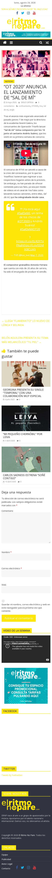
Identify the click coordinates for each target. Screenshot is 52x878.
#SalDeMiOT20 (30, 229)
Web (4, 584)
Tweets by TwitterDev (12, 775)
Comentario (7, 510)
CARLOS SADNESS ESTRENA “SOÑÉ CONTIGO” (24, 476)
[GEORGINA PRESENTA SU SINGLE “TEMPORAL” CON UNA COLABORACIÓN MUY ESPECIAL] (26, 362)
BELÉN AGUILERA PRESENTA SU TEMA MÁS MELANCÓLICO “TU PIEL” (25, 340)
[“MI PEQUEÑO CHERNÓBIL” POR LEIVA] (26, 407)
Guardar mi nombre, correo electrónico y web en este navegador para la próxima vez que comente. (26, 607)
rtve (40, 106)
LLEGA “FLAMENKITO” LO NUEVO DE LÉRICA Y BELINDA (26, 323)
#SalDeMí (23, 213)
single (12, 110)
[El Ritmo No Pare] (5, 42)
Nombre (7, 552)
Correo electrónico (12, 568)
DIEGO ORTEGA (27, 102)
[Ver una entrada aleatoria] (47, 42)
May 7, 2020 (36, 255)
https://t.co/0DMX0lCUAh (32, 247)
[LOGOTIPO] (21, 800)
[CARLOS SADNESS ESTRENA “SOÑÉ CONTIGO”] (26, 448)
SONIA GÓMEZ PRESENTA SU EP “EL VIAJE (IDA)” (25, 9)
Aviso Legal (7, 863)
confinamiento (24, 106)
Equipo (5, 854)
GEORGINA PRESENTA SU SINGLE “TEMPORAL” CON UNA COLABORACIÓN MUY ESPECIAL (23, 393)
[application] (26, 649)
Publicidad (6, 859)
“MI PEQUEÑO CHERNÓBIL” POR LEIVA (22, 435)
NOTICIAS (9, 81)
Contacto (6, 868)
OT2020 (35, 106)
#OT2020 (23, 221)
